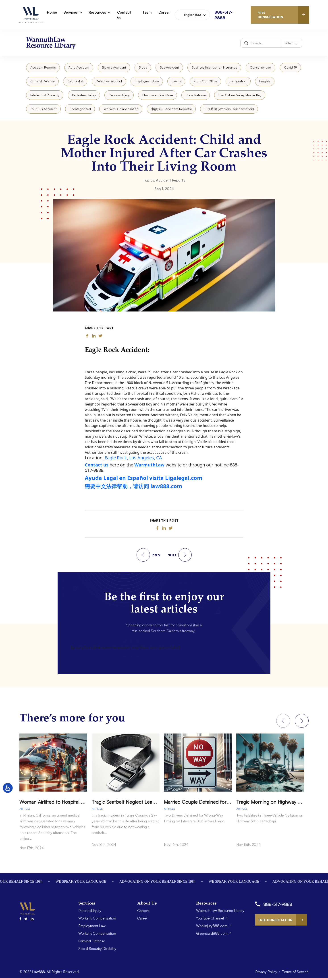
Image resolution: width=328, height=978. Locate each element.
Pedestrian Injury (84, 95)
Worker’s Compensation (97, 918)
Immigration (238, 81)
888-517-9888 (278, 904)
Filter (288, 43)
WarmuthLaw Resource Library (220, 910)
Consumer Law (260, 67)
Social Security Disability (97, 948)
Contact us (124, 14)
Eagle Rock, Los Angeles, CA (133, 458)
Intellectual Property (44, 95)
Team (147, 12)
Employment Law (147, 81)
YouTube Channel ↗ (212, 918)
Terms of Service (295, 972)
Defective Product (109, 81)
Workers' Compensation (121, 109)
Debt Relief (75, 81)
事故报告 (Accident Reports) (171, 109)
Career (164, 12)
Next (302, 721)
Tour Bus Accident (43, 109)
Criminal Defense (42, 81)
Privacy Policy (266, 972)
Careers (143, 910)
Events (176, 81)
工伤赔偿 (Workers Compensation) (229, 109)
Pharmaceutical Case (157, 95)
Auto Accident (79, 67)
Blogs (143, 67)
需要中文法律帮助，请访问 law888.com (133, 486)
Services (71, 12)
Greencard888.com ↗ (213, 933)
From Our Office (205, 81)
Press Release (196, 95)
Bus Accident (169, 67)
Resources (97, 12)
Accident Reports (43, 67)
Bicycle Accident (114, 67)
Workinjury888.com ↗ (213, 926)
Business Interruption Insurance (214, 67)
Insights (264, 81)
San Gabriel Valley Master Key (239, 95)
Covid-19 (290, 67)
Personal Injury (119, 95)
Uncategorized (80, 109)
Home (52, 12)
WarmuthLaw (149, 465)
